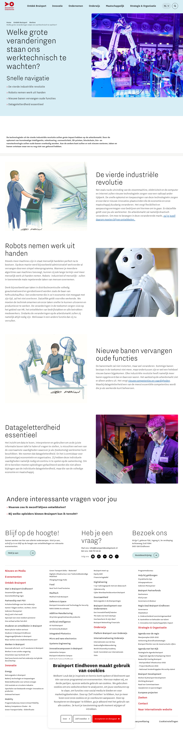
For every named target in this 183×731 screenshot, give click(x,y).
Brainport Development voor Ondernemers (108, 607)
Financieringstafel (101, 577)
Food (51, 584)
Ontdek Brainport (20, 23)
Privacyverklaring (140, 721)
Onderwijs (100, 627)
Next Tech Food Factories (59, 588)
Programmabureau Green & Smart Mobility (22, 703)
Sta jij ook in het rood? (14, 614)
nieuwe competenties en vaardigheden (149, 380)
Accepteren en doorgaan (106, 719)
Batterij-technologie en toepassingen (20, 679)
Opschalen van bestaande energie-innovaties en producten (24, 690)
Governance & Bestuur (147, 601)
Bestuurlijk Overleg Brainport (149, 659)
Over (65, 719)
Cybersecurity (99, 589)
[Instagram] (99, 556)
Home (8, 23)
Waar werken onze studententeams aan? (21, 640)
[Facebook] (93, 556)
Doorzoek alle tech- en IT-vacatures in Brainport (24, 648)
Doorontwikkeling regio (14, 596)
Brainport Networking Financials (107, 623)
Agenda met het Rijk (148, 649)
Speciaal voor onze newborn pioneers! (20, 618)
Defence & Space (57, 601)
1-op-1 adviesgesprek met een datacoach (110, 586)
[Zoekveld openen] (175, 6)
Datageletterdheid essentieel (26, 104)
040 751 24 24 (95, 551)
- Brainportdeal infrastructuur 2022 (152, 663)
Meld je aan (13, 553)
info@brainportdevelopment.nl (104, 548)
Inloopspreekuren (145, 583)
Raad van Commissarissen (148, 685)
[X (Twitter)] (117, 556)
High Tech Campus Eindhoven (61, 659)
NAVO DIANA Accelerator (59, 609)
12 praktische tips (145, 579)
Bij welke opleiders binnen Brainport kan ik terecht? (43, 513)
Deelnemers (143, 594)
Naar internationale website (155, 709)
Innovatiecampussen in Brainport (65, 648)
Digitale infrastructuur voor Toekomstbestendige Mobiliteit (68, 575)
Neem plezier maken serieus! (16, 630)
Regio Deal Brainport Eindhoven (154, 606)
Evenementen (13, 576)
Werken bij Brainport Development (152, 678)
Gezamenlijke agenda (13, 593)
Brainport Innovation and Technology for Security (68, 605)
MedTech (53, 593)
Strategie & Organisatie (152, 627)
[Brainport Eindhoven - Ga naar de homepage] (9, 6)
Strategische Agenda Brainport (150, 653)
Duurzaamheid (101, 597)
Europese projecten (148, 692)
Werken (32, 23)
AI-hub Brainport (56, 626)
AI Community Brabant (58, 629)
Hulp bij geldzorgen (147, 575)
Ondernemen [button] (76, 6)
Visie (96, 655)
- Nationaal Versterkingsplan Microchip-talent (156, 669)
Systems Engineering (60, 643)
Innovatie (11, 665)
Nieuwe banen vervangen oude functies (32, 98)
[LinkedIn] (105, 556)
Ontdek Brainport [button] (36, 6)
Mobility (9, 699)
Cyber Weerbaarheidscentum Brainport (109, 593)
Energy (8, 671)
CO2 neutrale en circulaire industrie (19, 685)
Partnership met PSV (15, 600)
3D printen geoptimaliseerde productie (64, 617)
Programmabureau (145, 571)
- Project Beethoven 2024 (148, 666)
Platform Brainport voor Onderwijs (110, 633)
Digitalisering (100, 582)
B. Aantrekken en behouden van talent (153, 620)
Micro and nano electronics (62, 638)
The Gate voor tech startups (105, 616)
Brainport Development (149, 674)
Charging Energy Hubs (58, 580)
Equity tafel (98, 574)
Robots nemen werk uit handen (27, 92)
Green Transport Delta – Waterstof (62, 571)
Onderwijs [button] (94, 6)
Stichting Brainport (145, 681)
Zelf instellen (81, 719)
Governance (143, 610)
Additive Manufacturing (61, 613)
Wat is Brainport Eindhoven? (19, 589)
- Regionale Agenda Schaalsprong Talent (154, 656)
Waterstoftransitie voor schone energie (20, 682)
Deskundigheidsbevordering (105, 645)
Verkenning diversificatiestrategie (151, 641)
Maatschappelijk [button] (115, 6)
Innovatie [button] (57, 6)
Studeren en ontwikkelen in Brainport (23, 626)
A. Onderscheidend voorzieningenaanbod (154, 616)
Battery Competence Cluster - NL (18, 706)
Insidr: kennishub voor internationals (108, 652)
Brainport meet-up (101, 571)
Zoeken (142, 697)
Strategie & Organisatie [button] (143, 6)
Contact (143, 703)
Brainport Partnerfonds (149, 590)
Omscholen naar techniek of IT (17, 655)
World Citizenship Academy (105, 649)
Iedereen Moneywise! (13, 611)
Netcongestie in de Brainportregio (107, 601)
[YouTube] (111, 556)
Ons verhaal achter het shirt (16, 621)
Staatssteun (143, 613)
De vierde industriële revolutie (26, 86)
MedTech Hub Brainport (58, 597)
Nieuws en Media (15, 570)
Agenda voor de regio (148, 633)
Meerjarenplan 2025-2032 (148, 637)
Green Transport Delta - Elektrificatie (19, 710)
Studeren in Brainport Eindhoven (18, 633)
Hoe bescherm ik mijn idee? (105, 619)
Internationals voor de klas (104, 642)
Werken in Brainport (15, 644)
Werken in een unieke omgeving (17, 652)
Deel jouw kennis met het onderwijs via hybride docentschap (23, 659)
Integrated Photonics (60, 633)
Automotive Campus (57, 652)
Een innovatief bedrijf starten (105, 613)
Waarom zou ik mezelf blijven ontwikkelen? (37, 507)
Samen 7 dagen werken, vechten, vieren (21, 608)
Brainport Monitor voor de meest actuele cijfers (157, 644)
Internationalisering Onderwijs (109, 638)
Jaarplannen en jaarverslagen (150, 688)
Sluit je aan (142, 598)
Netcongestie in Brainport (15, 675)
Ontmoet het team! (12, 695)
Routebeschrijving (143, 555)
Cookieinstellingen (168, 721)
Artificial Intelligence (60, 622)
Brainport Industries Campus (60, 656)
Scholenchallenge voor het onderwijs (20, 604)
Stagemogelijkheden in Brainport (18, 636)
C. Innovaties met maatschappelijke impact (155, 623)
